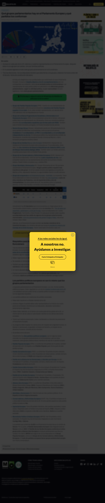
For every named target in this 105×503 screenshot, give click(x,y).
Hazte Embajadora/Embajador (52, 257)
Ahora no (52, 267)
